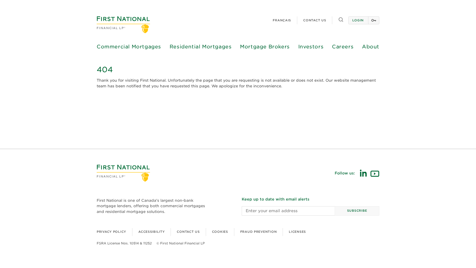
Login (358, 20)
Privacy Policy (111, 232)
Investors (311, 47)
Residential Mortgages (201, 47)
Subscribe (357, 210)
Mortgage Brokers (265, 47)
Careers (343, 47)
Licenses (297, 232)
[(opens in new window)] (363, 173)
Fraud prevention (258, 232)
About (370, 47)
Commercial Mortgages (129, 47)
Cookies (220, 232)
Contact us (314, 20)
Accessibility (151, 232)
